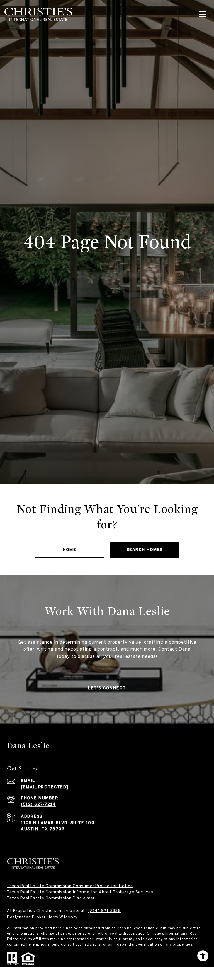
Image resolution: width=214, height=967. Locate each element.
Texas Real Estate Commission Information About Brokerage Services (80, 892)
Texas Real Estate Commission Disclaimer (51, 898)
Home (69, 549)
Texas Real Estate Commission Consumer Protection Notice (70, 886)
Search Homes (145, 549)
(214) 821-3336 (104, 910)
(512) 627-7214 (38, 804)
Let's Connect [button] (107, 688)
